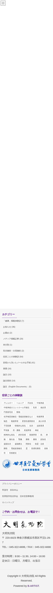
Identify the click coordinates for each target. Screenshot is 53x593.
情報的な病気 (20, 426)
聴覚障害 (33, 435)
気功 (31, 426)
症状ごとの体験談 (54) (13, 356)
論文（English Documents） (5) (17, 386)
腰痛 (35, 439)
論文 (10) (7, 374)
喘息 (5, 421)
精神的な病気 (9, 435)
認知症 (43, 439)
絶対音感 (22, 435)
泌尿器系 (40, 426)
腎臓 (20, 439)
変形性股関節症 (28, 421)
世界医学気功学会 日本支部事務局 (18, 496)
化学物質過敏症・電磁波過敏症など (18, 417)
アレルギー (8, 403)
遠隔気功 (7, 444)
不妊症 (30, 403)
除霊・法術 (39, 444)
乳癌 (35, 407)
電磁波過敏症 (16, 448)
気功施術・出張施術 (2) (13, 351)
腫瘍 (27, 439)
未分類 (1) (7, 345)
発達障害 (27, 430)
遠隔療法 (18, 444)
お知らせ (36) (9, 327)
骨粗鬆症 (13, 453)
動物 (18, 412)
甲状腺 (6, 430)
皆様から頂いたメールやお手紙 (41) (19, 362)
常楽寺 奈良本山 (10, 490)
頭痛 (46, 448)
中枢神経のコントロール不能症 (16, 407)
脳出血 (12, 439)
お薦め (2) (7, 333)
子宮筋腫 (7, 426)
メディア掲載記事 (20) (13, 339)
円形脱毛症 (8, 412)
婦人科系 (42, 421)
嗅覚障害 (14, 421)
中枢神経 (40, 403)
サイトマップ (8, 502)
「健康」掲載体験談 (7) (13, 321)
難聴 (5, 448)
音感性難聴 (35, 448)
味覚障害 (40, 417)
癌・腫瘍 (16, 430)
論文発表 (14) (9, 380)
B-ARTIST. (34, 585)
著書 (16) (7, 368)
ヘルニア (20, 403)
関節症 (28, 444)
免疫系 (43, 407)
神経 (37, 430)
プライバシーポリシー (12, 484)
